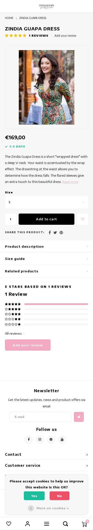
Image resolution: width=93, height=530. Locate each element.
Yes (34, 496)
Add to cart (46, 219)
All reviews (13, 333)
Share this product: (24, 232)
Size (9, 192)
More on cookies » (52, 508)
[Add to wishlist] (82, 219)
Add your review (65, 35)
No (59, 496)
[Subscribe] (79, 417)
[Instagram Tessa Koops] (39, 439)
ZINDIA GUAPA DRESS (32, 17)
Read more (70, 182)
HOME (9, 17)
